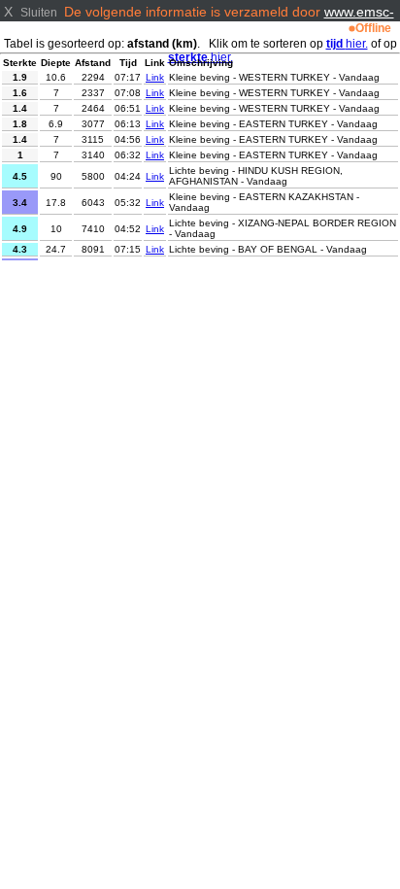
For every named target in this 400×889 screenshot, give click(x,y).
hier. (347, 44)
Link (155, 77)
